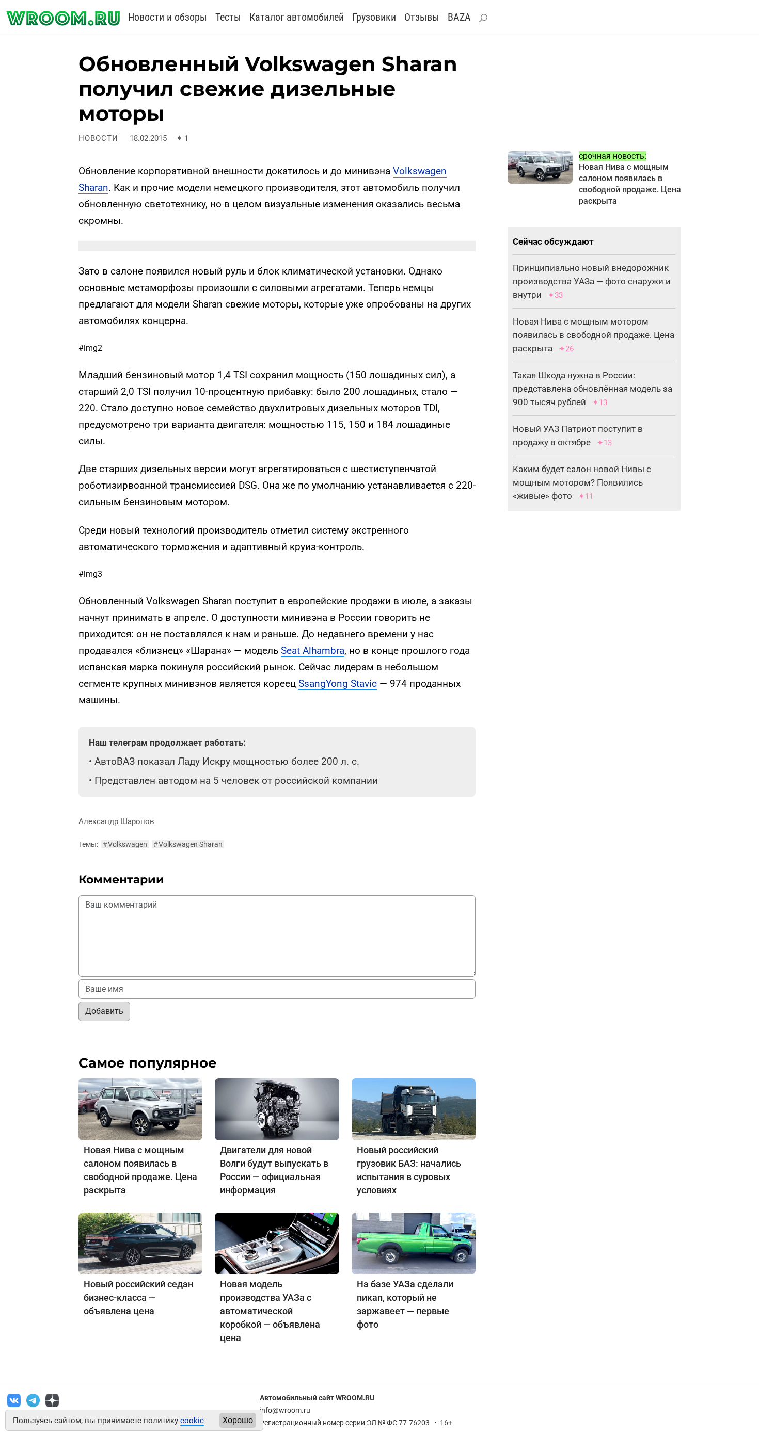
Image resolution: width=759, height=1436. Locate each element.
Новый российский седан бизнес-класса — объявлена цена (138, 1297)
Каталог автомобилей (296, 17)
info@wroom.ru (285, 1410)
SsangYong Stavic (337, 683)
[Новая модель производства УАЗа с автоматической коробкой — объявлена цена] (277, 1243)
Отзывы (421, 17)
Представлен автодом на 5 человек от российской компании (236, 780)
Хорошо (238, 1420)
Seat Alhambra (312, 650)
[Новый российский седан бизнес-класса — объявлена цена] (140, 1243)
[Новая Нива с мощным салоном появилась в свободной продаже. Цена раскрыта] (140, 1109)
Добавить (104, 1011)
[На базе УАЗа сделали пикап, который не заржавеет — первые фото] (414, 1243)
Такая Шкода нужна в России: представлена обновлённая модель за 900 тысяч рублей (592, 388)
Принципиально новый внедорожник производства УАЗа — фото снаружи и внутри (592, 281)
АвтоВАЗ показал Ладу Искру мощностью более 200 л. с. (226, 761)
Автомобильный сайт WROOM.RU (317, 1398)
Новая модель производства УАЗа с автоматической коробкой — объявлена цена (270, 1311)
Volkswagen (125, 844)
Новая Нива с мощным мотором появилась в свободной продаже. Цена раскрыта (593, 334)
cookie (192, 1420)
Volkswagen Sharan (188, 844)
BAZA (459, 17)
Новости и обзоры (167, 17)
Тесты (228, 17)
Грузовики (374, 17)
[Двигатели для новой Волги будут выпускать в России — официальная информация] (277, 1109)
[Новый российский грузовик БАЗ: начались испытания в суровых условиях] (414, 1109)
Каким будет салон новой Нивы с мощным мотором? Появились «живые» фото (582, 482)
